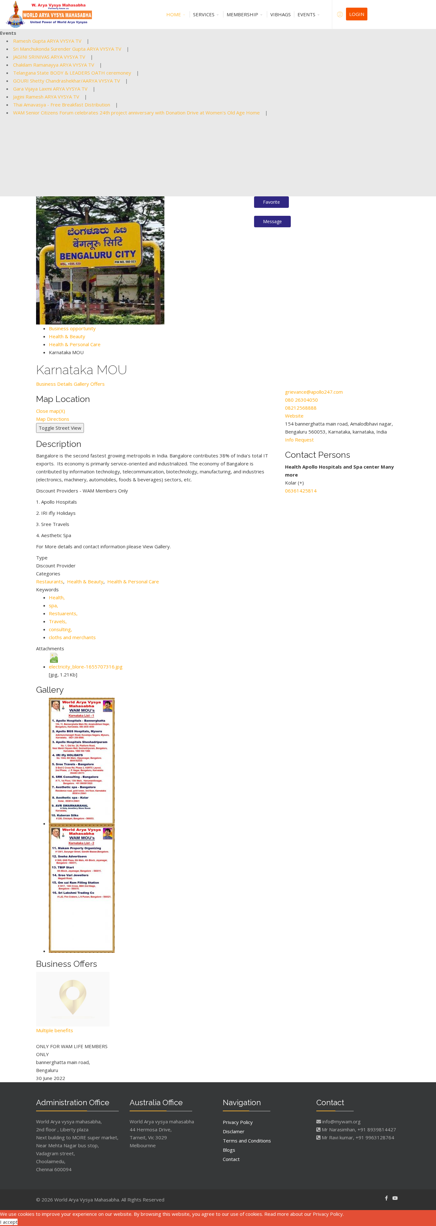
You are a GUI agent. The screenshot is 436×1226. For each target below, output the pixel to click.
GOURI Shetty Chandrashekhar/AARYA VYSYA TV (66, 80)
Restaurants (49, 581)
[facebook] (386, 1198)
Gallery (81, 384)
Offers (97, 384)
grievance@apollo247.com (314, 392)
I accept (9, 1222)
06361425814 (301, 490)
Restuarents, (64, 613)
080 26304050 (301, 400)
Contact (231, 1159)
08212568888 (301, 408)
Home (173, 14)
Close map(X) (50, 411)
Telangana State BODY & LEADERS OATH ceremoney (72, 72)
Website (294, 415)
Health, (57, 597)
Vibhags (280, 14)
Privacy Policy (238, 1122)
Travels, (58, 621)
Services (203, 14)
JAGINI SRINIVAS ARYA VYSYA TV (49, 57)
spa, (54, 605)
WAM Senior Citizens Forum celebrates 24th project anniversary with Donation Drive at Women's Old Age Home (136, 112)
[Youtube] (395, 1198)
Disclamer (233, 1131)
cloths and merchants (72, 637)
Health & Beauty (67, 336)
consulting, (61, 629)
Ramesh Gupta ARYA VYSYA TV (47, 41)
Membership (242, 14)
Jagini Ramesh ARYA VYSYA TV (46, 96)
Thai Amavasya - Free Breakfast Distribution (61, 104)
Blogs (229, 1150)
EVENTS (306, 14)
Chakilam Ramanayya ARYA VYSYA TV (53, 65)
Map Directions (52, 419)
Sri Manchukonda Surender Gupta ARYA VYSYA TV (67, 49)
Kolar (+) (294, 482)
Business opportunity (72, 328)
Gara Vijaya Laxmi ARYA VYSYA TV (50, 88)
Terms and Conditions (247, 1140)
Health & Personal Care (75, 344)
